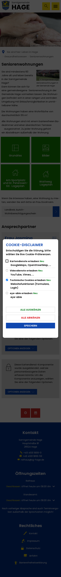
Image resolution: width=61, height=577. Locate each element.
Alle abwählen (30, 317)
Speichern (30, 325)
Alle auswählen (30, 309)
